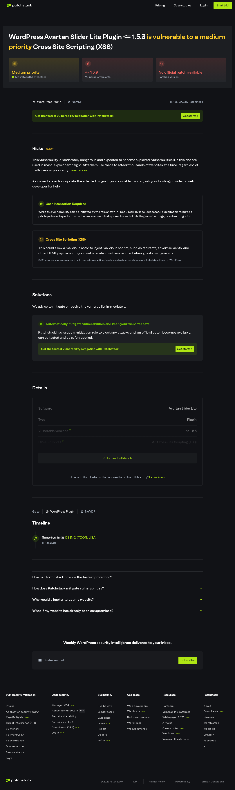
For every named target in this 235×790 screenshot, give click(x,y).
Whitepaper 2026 (175, 717)
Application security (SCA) (22, 711)
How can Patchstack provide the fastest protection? (72, 577)
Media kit (210, 728)
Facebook (210, 740)
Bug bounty (105, 706)
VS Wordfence (15, 740)
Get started (190, 116)
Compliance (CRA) (65, 727)
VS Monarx (13, 728)
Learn (104, 723)
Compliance (214, 711)
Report (102, 728)
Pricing (160, 5)
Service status (15, 752)
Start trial (222, 5)
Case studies (182, 5)
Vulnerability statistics (176, 739)
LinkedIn (209, 734)
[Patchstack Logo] (19, 5)
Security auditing (63, 722)
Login (204, 5)
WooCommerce (137, 728)
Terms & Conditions (212, 781)
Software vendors (138, 717)
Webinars (171, 733)
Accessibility (182, 781)
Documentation (16, 746)
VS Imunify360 (15, 734)
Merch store (212, 723)
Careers (209, 717)
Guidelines (104, 717)
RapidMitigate (17, 717)
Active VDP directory (68, 710)
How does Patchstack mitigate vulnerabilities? (68, 588)
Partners (168, 706)
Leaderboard (106, 711)
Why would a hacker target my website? (63, 600)
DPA (135, 781)
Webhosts (136, 711)
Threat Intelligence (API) (21, 723)
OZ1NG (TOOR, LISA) (81, 538)
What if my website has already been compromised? (72, 611)
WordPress (134, 723)
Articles (167, 723)
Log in (10, 758)
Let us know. (157, 477)
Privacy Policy (157, 781)
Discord (103, 734)
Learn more (78, 170)
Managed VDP (63, 705)
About (208, 706)
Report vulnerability (64, 716)
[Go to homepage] (19, 781)
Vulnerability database (176, 711)
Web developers (137, 706)
